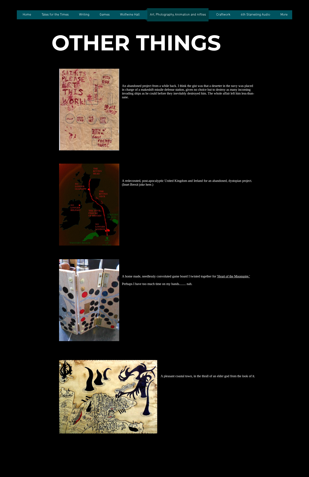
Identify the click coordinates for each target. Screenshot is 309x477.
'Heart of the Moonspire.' (233, 276)
